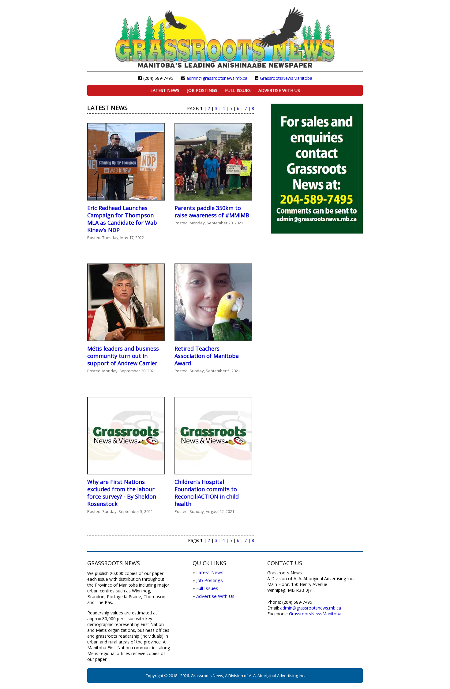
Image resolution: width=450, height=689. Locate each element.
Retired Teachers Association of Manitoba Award (206, 356)
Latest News (164, 90)
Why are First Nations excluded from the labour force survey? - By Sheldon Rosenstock (121, 492)
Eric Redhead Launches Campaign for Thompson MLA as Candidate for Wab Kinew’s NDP (122, 219)
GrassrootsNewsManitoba (286, 78)
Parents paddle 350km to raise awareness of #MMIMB (211, 211)
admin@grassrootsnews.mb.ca (216, 78)
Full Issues (238, 90)
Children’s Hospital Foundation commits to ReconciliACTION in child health (206, 492)
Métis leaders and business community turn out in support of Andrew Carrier (123, 356)
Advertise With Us (279, 90)
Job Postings (202, 90)
